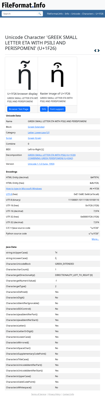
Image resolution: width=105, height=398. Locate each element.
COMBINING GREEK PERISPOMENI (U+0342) (50, 158)
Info (67, 13)
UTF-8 (9, 194)
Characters (88, 13)
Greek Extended (36, 126)
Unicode (75, 13)
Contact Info (68, 394)
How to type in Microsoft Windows (24, 188)
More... (95, 239)
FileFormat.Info (55, 13)
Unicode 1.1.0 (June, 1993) (41, 163)
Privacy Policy (54, 394)
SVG (44, 109)
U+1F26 (99, 13)
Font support (57, 109)
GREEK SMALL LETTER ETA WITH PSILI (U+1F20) (52, 155)
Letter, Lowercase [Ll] (38, 132)
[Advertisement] (54, 26)
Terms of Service (38, 394)
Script (9, 138)
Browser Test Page (18, 109)
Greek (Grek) (34, 138)
